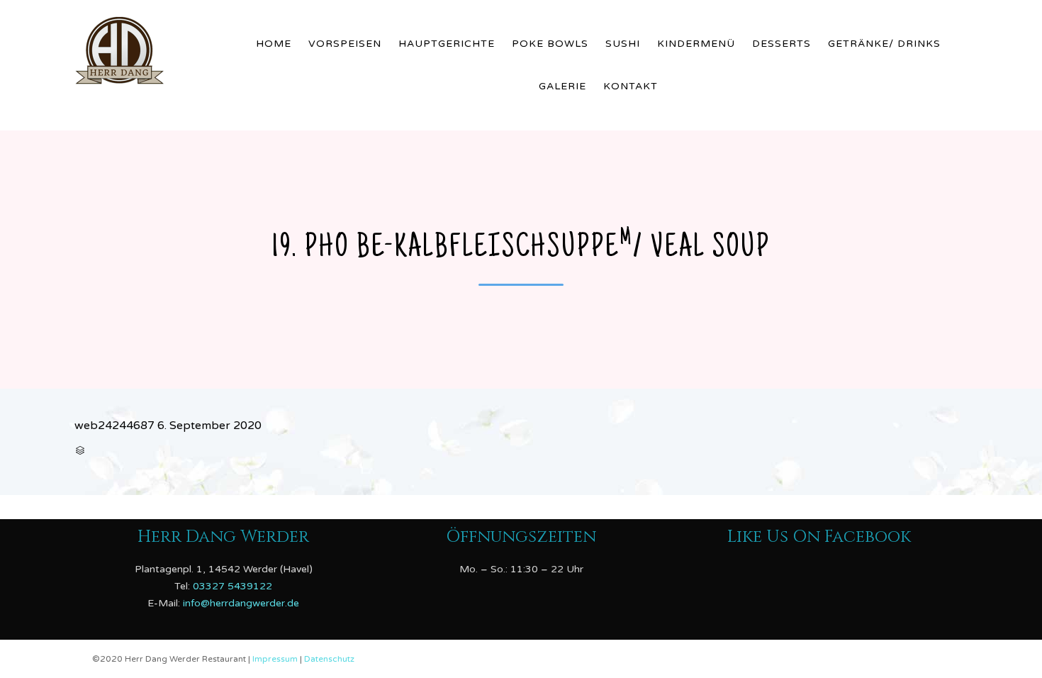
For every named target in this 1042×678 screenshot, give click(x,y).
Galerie (562, 86)
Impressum (276, 659)
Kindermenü (696, 44)
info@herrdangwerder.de (241, 602)
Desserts (781, 44)
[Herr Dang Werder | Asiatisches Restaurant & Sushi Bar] (152, 47)
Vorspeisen (344, 44)
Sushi (622, 44)
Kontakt (630, 86)
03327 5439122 (232, 585)
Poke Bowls (550, 44)
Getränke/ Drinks (884, 44)
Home (273, 44)
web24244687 (114, 425)
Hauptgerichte (446, 44)
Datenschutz (329, 659)
